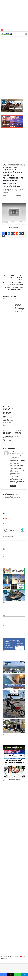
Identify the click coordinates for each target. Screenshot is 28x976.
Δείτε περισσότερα (13, 227)
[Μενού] (26, 34)
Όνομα (5, 513)
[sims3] (14, 733)
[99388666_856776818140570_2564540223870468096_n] (14, 718)
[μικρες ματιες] (14, 781)
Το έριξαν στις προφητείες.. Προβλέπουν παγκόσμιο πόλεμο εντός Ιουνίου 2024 (19, 307)
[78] (14, 589)
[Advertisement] (14, 14)
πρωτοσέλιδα (11, 779)
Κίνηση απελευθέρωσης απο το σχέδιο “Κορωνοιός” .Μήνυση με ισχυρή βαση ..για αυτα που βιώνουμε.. (8, 435)
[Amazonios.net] (7, 34)
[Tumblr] (12, 233)
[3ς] (14, 734)
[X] (6, 233)
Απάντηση (12, 485)
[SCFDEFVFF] (14, 649)
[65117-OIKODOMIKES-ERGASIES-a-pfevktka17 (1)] (14, 689)
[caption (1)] (14, 673)
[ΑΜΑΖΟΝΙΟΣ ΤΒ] (14, 556)
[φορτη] (14, 602)
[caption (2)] (14, 600)
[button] (14, 212)
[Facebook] (3, 233)
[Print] (3, 236)
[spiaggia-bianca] (12, 105)
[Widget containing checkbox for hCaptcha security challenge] (14, 530)
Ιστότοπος (5, 523)
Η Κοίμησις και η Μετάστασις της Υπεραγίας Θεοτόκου (16, 30)
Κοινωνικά (9, 164)
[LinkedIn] (9, 233)
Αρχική (5, 164)
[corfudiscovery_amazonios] (12, 121)
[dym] (14, 749)
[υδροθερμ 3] (14, 625)
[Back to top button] (0, 962)
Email (5, 518)
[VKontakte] (20, 233)
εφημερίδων (18, 779)
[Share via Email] (22, 233)
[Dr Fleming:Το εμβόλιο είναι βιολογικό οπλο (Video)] (20, 425)
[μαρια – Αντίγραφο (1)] (14, 616)
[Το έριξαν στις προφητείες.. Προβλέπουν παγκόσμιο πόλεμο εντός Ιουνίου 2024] (20, 298)
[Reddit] (17, 233)
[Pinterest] (14, 233)
